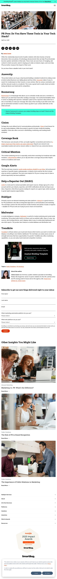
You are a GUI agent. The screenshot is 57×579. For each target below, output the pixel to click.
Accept (36, 573)
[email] (17, 48)
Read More (48, 1)
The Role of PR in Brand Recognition (15, 435)
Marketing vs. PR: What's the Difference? (17, 388)
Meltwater (23, 216)
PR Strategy (20, 266)
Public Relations (11, 266)
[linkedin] (6, 48)
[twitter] (10, 48)
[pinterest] (13, 48)
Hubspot (39, 200)
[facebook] (2, 48)
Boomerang (4, 95)
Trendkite (4, 232)
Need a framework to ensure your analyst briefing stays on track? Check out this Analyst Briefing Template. (30, 112)
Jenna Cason (7, 53)
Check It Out (30, 258)
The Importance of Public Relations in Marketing (20, 482)
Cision (42, 126)
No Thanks (47, 573)
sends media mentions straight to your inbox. (32, 169)
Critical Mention (12, 157)
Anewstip (39, 80)
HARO (3, 185)
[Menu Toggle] (55, 5)
